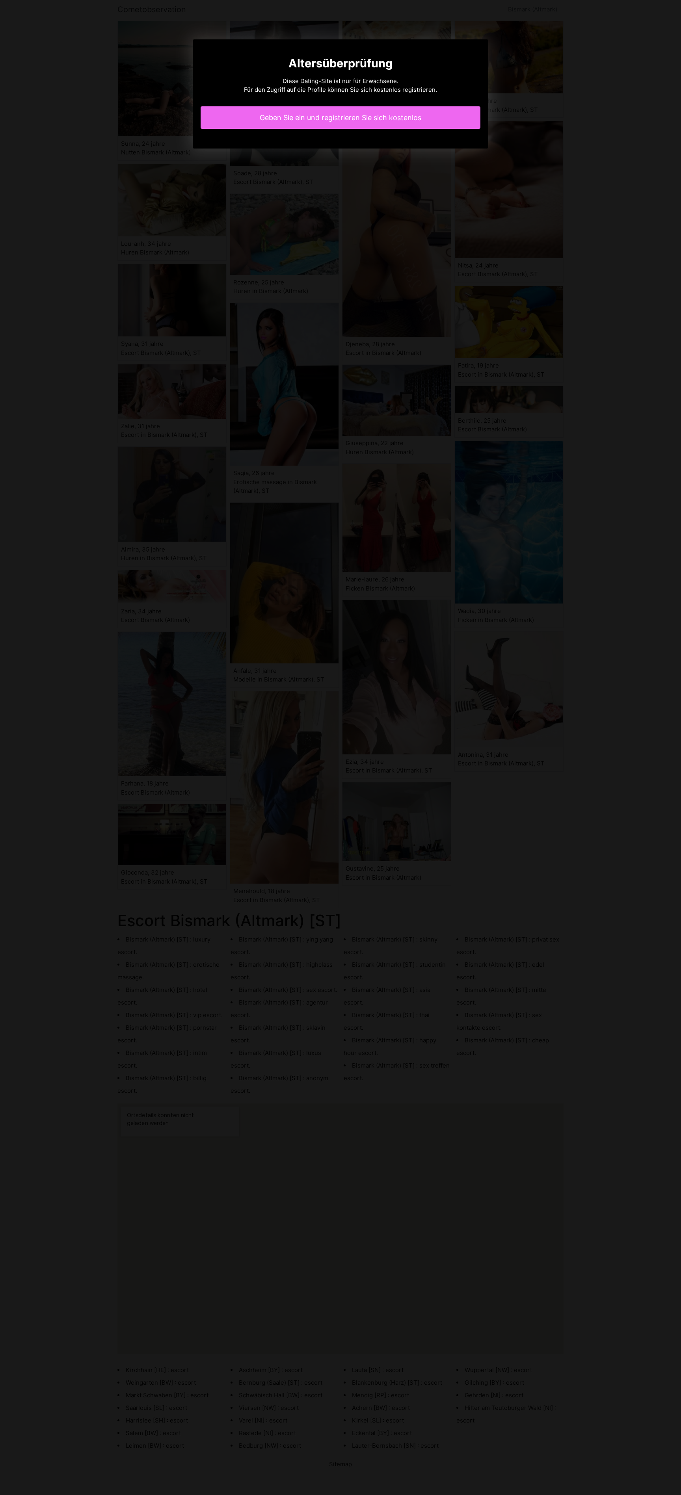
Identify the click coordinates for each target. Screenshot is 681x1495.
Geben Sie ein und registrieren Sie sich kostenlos (340, 117)
